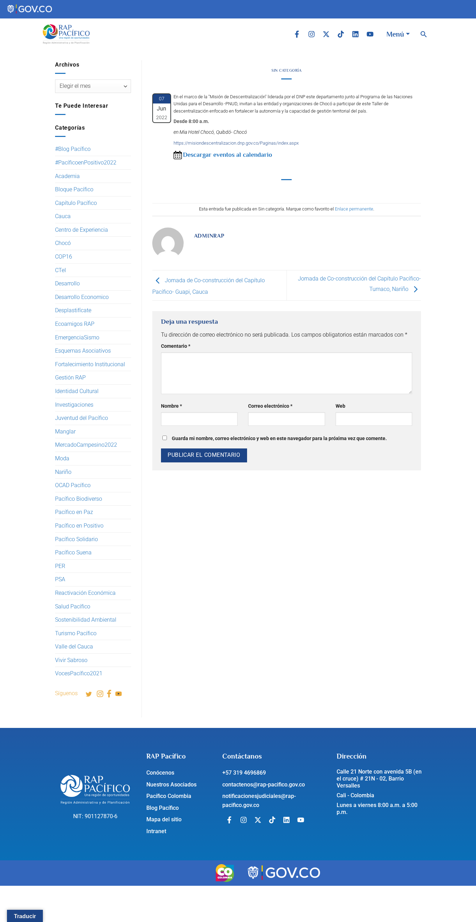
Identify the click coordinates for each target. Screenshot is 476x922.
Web (340, 406)
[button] (423, 34)
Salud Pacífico (72, 606)
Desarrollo (67, 283)
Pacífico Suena (73, 552)
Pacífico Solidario (76, 539)
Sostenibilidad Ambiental (85, 619)
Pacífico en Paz (74, 512)
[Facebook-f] (297, 34)
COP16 (63, 256)
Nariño (63, 472)
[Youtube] (370, 34)
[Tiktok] (341, 34)
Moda (62, 458)
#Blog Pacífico (73, 149)
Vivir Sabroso (71, 660)
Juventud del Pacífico (81, 418)
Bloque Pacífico (74, 189)
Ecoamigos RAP (74, 324)
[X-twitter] (326, 34)
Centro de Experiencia (81, 229)
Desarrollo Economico (82, 297)
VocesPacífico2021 (78, 673)
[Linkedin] (355, 34)
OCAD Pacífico (73, 485)
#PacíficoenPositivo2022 (85, 162)
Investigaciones (74, 404)
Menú (395, 34)
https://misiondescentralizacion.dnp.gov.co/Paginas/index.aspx (236, 143)
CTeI (60, 270)
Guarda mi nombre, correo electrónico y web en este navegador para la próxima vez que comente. (279, 438)
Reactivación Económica (85, 593)
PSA (60, 579)
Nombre (171, 406)
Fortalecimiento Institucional (90, 364)
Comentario (175, 346)
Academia (67, 176)
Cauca (63, 216)
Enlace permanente (354, 209)
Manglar (65, 431)
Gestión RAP (70, 377)
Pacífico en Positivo (79, 525)
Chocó (63, 243)
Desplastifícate (73, 310)
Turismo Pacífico (76, 633)
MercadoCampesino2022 (86, 444)
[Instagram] (311, 34)
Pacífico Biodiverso (78, 498)
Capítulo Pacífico (76, 203)
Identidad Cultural (77, 391)
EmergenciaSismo (77, 337)
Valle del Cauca (74, 646)
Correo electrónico (270, 406)
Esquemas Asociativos (83, 350)
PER (60, 566)
